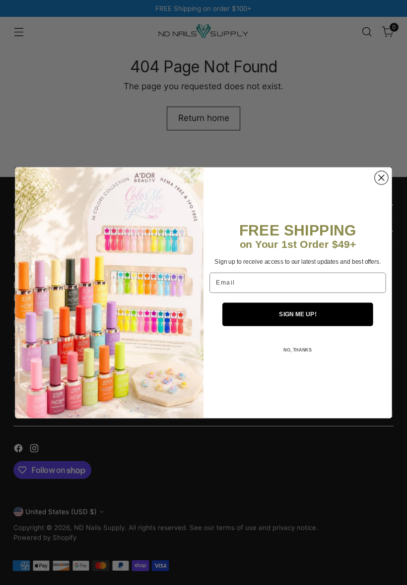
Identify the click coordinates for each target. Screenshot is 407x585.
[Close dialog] (381, 177)
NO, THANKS (297, 349)
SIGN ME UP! (297, 314)
